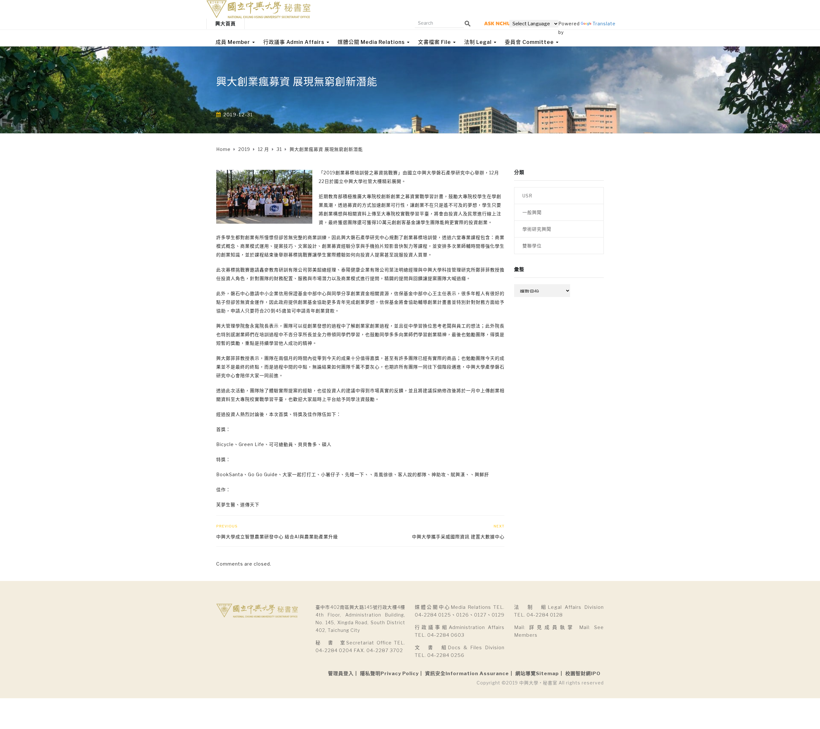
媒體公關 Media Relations (371, 42)
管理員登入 (341, 673)
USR (527, 195)
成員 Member (233, 42)
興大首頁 (225, 24)
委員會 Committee (529, 42)
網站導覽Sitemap (537, 673)
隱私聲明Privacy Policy (389, 673)
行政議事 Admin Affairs (293, 42)
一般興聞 (532, 212)
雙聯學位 (532, 245)
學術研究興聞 (536, 229)
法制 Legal (478, 42)
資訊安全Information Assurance (467, 673)
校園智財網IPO (583, 673)
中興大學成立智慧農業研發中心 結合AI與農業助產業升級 (277, 536)
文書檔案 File (434, 42)
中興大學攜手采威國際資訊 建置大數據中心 (458, 536)
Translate (604, 23)
